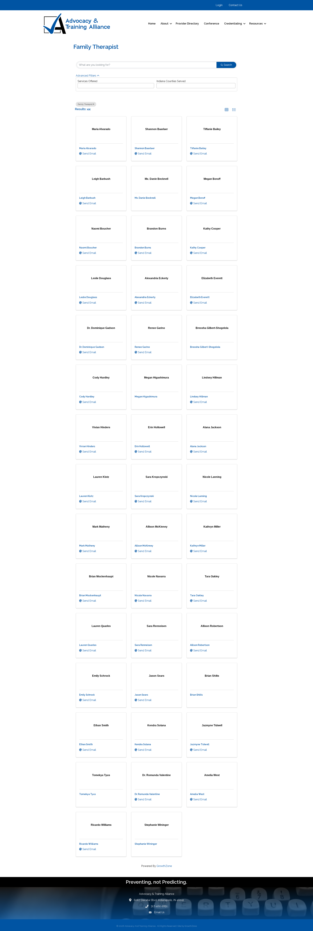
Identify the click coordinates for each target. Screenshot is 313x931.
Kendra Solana (143, 744)
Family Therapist (85, 104)
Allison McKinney (144, 545)
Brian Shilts (196, 694)
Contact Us (235, 5)
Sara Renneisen (143, 645)
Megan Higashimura (146, 396)
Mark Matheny (87, 545)
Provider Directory (187, 23)
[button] (226, 110)
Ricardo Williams (88, 844)
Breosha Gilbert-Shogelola (205, 347)
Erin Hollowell (142, 446)
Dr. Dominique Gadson (91, 347)
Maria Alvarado (87, 148)
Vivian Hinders (87, 446)
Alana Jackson (198, 446)
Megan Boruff (197, 198)
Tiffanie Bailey (198, 148)
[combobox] (116, 85)
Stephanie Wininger (146, 844)
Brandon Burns (143, 247)
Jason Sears (141, 694)
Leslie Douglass (88, 297)
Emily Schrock (87, 694)
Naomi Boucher (88, 247)
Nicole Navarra (143, 595)
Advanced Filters (86, 75)
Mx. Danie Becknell (145, 198)
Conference (211, 23)
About (164, 23)
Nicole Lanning (198, 496)
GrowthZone (164, 866)
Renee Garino (142, 347)
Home (152, 23)
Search (228, 64)
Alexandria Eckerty (145, 297)
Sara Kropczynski (144, 496)
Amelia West (197, 794)
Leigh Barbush (87, 198)
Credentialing (233, 23)
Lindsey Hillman (199, 396)
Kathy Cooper (197, 247)
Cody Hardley (86, 396)
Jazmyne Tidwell (199, 744)
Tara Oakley (197, 595)
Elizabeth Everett (199, 297)
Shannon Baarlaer (145, 148)
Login (219, 5)
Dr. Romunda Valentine (147, 794)
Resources (256, 23)
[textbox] (80, 84)
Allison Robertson (199, 645)
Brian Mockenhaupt (90, 595)
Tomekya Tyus (87, 794)
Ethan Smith (86, 744)
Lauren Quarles (87, 645)
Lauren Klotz (86, 496)
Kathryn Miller (197, 545)
